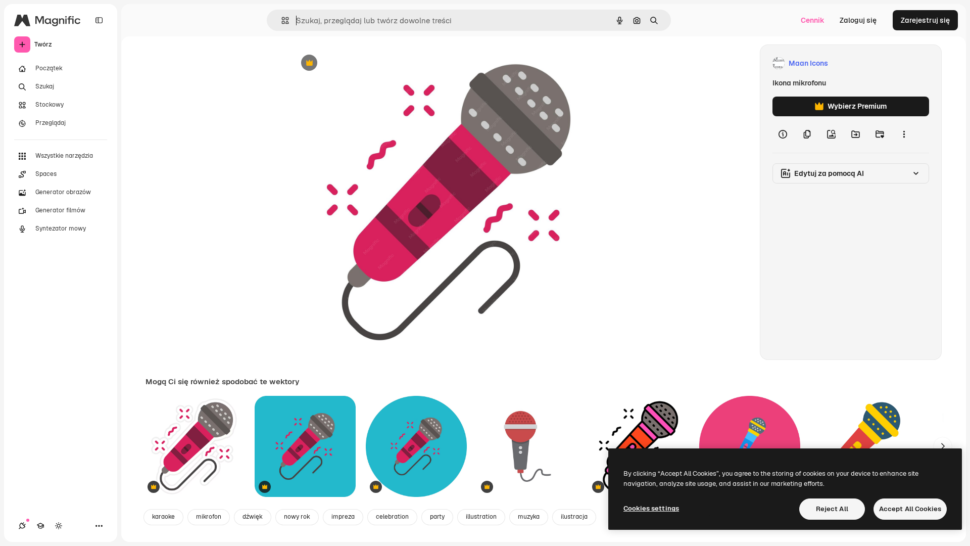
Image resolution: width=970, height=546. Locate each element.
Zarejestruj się (925, 20)
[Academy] (40, 526)
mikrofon (208, 517)
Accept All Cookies (910, 509)
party (437, 517)
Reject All (832, 509)
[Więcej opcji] (904, 134)
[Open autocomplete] (281, 20)
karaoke (163, 517)
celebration (392, 517)
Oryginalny (361, 63)
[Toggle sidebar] (99, 20)
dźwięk (253, 517)
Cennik (813, 20)
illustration (481, 517)
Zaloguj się (858, 20)
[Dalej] (943, 446)
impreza (343, 517)
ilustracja (574, 517)
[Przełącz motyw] (59, 526)
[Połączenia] (22, 526)
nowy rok (297, 517)
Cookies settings (651, 508)
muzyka (529, 517)
